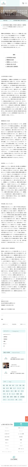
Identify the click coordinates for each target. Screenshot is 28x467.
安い (19, 391)
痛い (13, 385)
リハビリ (20, 399)
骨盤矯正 (5, 339)
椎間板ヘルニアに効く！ (12, 62)
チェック (13, 393)
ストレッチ (19, 388)
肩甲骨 (11, 396)
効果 (23, 385)
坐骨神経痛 (22, 396)
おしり (14, 388)
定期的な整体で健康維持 (12, 66)
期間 (15, 391)
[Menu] (25, 3)
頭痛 (8, 396)
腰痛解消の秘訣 (10, 59)
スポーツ (4, 399)
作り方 (22, 391)
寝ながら (7, 391)
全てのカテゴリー (7, 334)
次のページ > (23, 324)
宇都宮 (17, 393)
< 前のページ (5, 324)
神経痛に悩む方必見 (11, 64)
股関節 (15, 396)
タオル (4, 393)
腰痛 (2, 319)
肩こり (5, 343)
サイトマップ (21, 451)
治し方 (7, 388)
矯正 (20, 385)
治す (23, 388)
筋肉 (10, 385)
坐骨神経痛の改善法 (11, 57)
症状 (4, 385)
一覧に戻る (14, 324)
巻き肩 (4, 396)
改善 (4, 388)
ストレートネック (11, 399)
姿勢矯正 (5, 336)
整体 (21, 393)
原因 (7, 385)
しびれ (17, 385)
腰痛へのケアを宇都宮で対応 (8, 309)
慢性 (16, 399)
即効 (4, 391)
